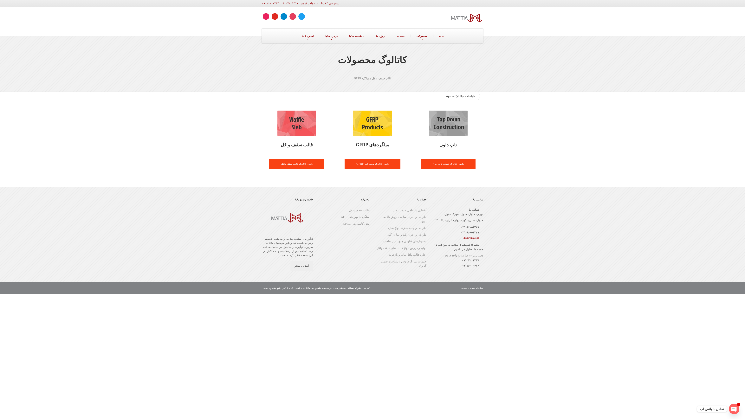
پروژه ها (380, 36)
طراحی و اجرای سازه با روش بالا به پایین (404, 219)
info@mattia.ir (471, 237)
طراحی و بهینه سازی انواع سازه (406, 227)
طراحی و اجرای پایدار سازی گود (406, 234)
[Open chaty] (734, 409)
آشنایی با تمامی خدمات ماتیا (409, 210)
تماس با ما (308, 36)
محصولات (422, 36)
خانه (441, 36)
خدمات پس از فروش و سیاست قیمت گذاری (403, 264)
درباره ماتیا (331, 36)
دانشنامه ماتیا (356, 36)
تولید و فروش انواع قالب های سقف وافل (401, 248)
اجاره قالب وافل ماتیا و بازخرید (407, 254)
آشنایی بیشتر (301, 265)
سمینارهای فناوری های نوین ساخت (404, 241)
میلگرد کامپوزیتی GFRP (355, 216)
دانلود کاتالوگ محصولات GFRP (372, 164)
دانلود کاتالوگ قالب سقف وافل (297, 164)
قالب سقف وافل (359, 210)
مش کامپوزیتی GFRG (356, 223)
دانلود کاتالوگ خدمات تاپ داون (448, 164)
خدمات (401, 36)
